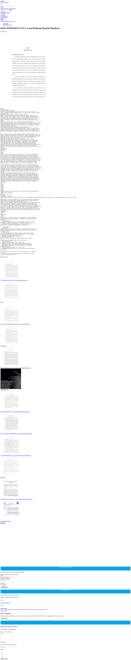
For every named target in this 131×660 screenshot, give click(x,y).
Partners (5, 608)
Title (1, 575)
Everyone (4, 584)
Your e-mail (3, 642)
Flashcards (3, 12)
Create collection (4, 587)
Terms (5, 610)
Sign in (2, 574)
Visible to (3, 583)
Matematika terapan (7, 24)
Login (2, 7)
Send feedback (4, 618)
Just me (3, 586)
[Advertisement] (41, 35)
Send (6, 658)
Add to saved (12, 21)
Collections (7, 12)
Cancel (2, 658)
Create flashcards (12, 8)
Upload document (5, 8)
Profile (2, 18)
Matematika (5, 23)
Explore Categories (5, 2)
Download (3, 522)
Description (5, 578)
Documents (3, 602)
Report (2, 608)
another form (12, 629)
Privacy (2, 610)
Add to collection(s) (5, 21)
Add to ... (3, 20)
